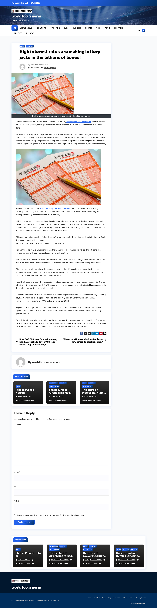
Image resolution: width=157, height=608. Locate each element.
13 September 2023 (127, 560)
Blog (103, 598)
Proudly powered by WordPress (22, 600)
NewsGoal (43, 600)
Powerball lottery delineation (78, 122)
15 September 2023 (93, 560)
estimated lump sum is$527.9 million (55, 208)
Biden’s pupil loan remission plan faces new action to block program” (83, 340)
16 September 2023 (60, 560)
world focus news (26, 16)
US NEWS (30, 33)
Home (89, 598)
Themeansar (54, 600)
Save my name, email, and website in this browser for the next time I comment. (51, 515)
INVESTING (55, 28)
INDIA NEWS (41, 28)
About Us (96, 598)
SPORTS (88, 28)
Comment (19, 424)
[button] (139, 30)
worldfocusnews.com (39, 65)
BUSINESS (77, 28)
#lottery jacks (50, 68)
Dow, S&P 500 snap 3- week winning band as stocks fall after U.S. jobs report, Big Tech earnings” (38, 342)
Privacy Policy (141, 598)
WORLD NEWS (26, 28)
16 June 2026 (24, 560)
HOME (125, 598)
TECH (98, 28)
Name (17, 472)
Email (17, 486)
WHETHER (18, 33)
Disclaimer (116, 598)
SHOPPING (118, 28)
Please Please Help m (25, 391)
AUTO (107, 28)
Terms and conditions (138, 603)
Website (17, 501)
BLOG (66, 28)
